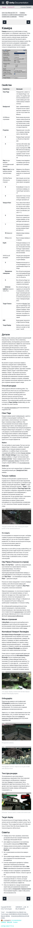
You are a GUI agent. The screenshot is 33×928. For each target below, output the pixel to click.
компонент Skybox (13, 461)
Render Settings (26, 453)
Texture (10, 782)
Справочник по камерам (9, 16)
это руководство (24, 463)
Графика (22, 12)
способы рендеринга (10, 407)
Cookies (15, 922)
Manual (4, 7)
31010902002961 (16, 920)
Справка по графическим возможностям (14, 14)
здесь (25, 628)
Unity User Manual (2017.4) (9, 12)
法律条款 (3, 922)
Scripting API (11, 7)
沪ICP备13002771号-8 (7, 926)
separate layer (19, 612)
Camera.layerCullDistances (15, 616)
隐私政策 (9, 922)
